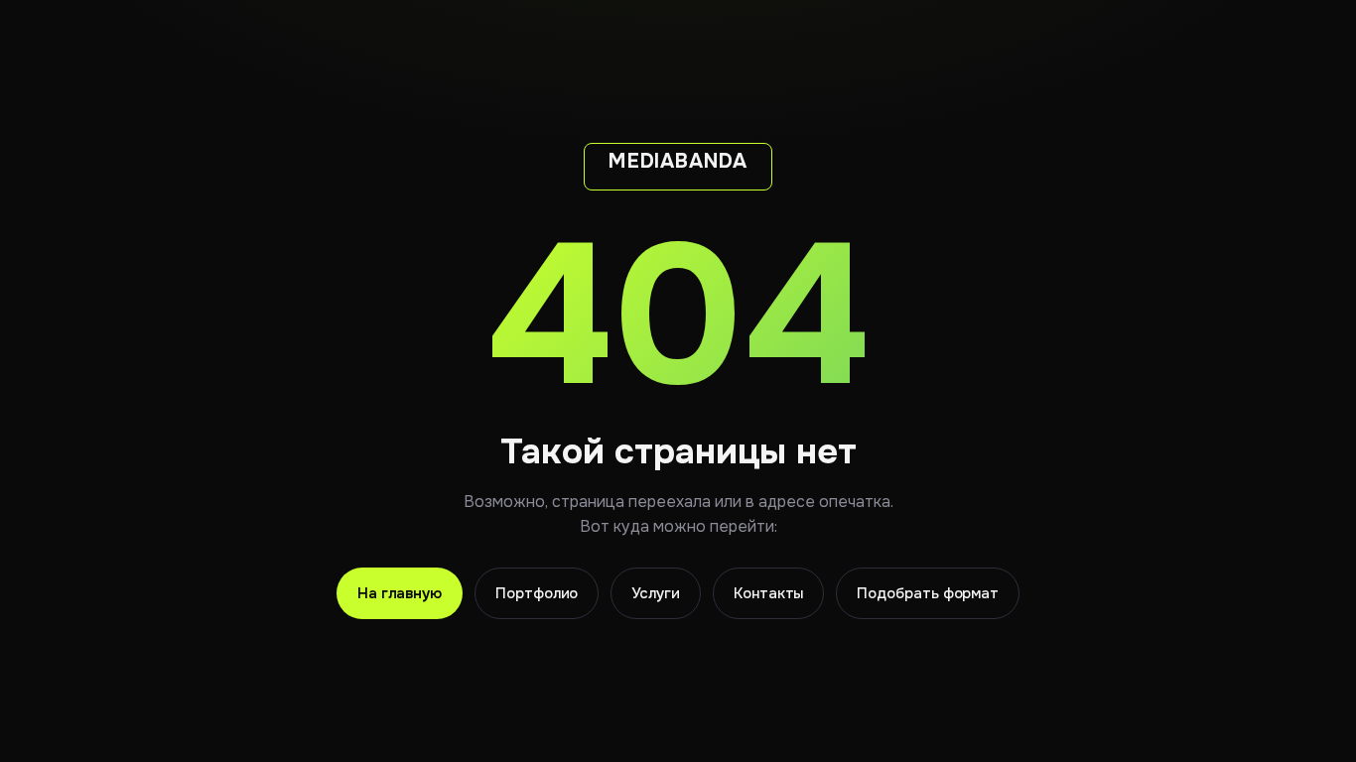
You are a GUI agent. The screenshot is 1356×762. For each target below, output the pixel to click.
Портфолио (536, 593)
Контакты (768, 593)
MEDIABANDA (678, 161)
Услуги (655, 593)
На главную (399, 593)
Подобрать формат (928, 593)
